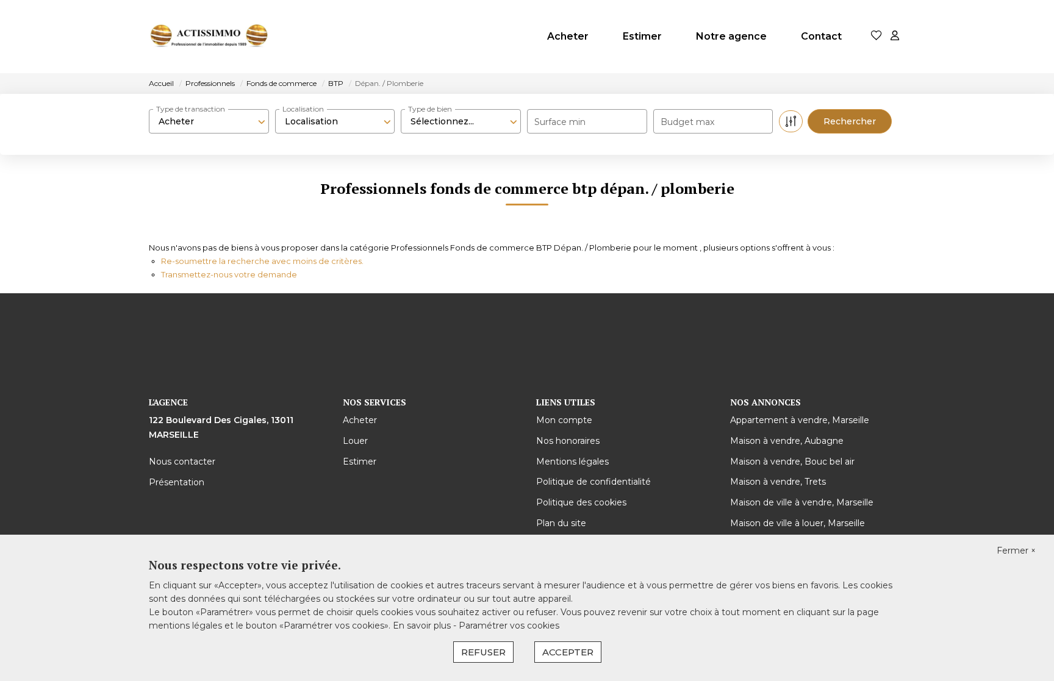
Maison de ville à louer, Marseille (797, 523)
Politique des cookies (581, 502)
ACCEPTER (567, 652)
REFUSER (483, 652)
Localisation (303, 108)
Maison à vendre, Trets (778, 481)
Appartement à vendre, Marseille (799, 420)
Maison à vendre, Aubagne (787, 440)
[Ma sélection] (876, 36)
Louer (355, 440)
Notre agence (731, 36)
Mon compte (564, 420)
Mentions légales (572, 461)
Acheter (568, 36)
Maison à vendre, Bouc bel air (792, 461)
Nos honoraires (568, 440)
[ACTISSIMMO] (210, 36)
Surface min (560, 121)
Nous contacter (182, 461)
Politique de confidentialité (593, 481)
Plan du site (561, 523)
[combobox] (208, 121)
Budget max (687, 121)
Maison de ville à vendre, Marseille (801, 502)
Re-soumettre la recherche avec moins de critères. (262, 261)
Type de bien (430, 108)
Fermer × (1016, 550)
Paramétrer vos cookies (509, 625)
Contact (821, 36)
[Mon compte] (895, 36)
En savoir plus (423, 625)
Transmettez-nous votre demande (229, 274)
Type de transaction (190, 108)
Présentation (176, 482)
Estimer (642, 36)
